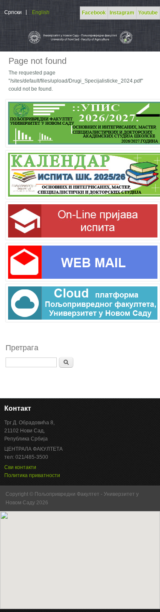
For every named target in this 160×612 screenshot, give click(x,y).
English (40, 12)
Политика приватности (32, 475)
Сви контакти (20, 467)
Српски (13, 12)
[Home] (80, 43)
